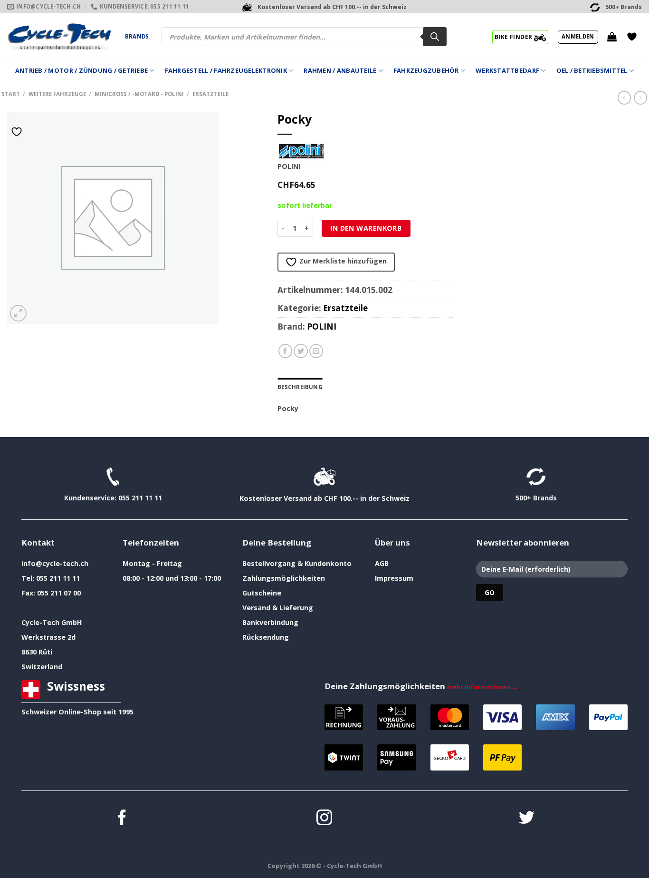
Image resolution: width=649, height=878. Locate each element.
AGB (382, 563)
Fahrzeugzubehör (426, 70)
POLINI (321, 326)
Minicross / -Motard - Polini (139, 94)
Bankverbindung (270, 622)
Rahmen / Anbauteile (340, 70)
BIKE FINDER (514, 36)
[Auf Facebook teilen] (285, 351)
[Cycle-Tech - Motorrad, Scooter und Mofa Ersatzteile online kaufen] (59, 36)
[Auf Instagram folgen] (324, 819)
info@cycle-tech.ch (54, 563)
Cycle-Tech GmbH (51, 622)
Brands (137, 36)
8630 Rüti (36, 651)
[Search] (435, 36)
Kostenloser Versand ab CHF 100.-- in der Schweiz (324, 498)
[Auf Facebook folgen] (122, 819)
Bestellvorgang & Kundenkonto (297, 563)
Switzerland (41, 666)
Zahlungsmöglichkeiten (283, 578)
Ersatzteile (210, 94)
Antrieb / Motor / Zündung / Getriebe (81, 70)
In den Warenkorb (365, 228)
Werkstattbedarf (507, 70)
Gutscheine (261, 592)
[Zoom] (18, 313)
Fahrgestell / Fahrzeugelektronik (226, 70)
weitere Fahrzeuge (57, 94)
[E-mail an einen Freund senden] (316, 351)
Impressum (394, 578)
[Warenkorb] (612, 36)
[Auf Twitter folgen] (526, 819)
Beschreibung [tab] (300, 386)
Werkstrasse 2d (48, 637)
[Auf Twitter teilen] (301, 351)
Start (10, 94)
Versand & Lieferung (277, 607)
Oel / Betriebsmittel (592, 70)
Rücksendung (265, 637)
